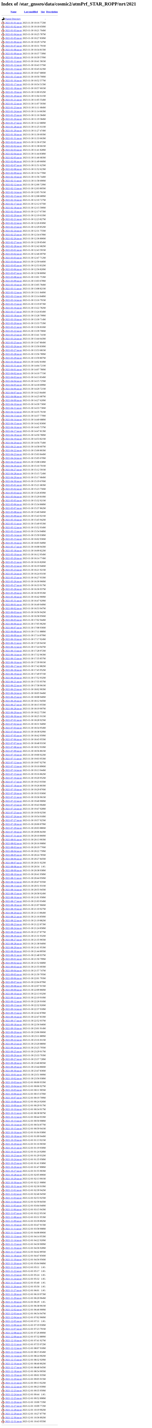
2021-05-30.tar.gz (13, 597)
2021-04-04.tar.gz (13, 381)
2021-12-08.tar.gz (13, 1333)
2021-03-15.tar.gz (13, 304)
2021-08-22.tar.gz (13, 920)
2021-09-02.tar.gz (13, 963)
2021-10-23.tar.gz (13, 1155)
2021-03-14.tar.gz (13, 300)
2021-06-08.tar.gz (13, 631)
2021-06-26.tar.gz (13, 701)
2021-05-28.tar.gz (13, 589)
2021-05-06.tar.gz (13, 504)
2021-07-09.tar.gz (13, 751)
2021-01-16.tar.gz (13, 80)
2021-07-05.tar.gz (13, 735)
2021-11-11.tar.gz (13, 1228)
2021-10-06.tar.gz (13, 1094)
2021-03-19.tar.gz (13, 319)
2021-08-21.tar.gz (13, 916)
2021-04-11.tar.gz (13, 408)
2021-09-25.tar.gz (13, 1051)
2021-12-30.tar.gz (13, 1417)
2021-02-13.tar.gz (13, 188)
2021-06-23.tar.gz (13, 689)
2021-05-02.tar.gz (13, 489)
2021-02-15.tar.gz (13, 196)
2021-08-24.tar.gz (13, 928)
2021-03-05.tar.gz (13, 265)
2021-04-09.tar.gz (13, 400)
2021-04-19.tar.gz (13, 439)
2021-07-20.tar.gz (13, 793)
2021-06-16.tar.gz (13, 662)
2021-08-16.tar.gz (13, 897)
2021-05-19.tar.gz (13, 554)
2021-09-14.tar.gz (13, 1009)
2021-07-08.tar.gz (13, 747)
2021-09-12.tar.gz (13, 1001)
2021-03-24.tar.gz (13, 338)
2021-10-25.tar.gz (13, 1163)
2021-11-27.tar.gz (13, 1290)
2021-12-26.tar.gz (13, 1402)
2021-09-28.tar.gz (13, 1063)
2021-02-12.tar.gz (13, 184)
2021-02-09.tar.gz (13, 173)
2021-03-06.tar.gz (13, 269)
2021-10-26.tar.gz (13, 1167)
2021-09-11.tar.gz (13, 997)
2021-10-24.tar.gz (13, 1159)
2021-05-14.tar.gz (13, 535)
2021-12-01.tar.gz (13, 1306)
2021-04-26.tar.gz (13, 466)
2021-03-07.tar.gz (13, 273)
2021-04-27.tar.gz (13, 469)
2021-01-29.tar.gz (13, 130)
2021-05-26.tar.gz (13, 581)
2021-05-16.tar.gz (13, 543)
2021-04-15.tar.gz (13, 423)
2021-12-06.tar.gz (13, 1325)
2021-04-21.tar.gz (13, 446)
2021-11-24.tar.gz (13, 1279)
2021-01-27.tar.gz (13, 123)
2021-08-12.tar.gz (13, 882)
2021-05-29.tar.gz (13, 593)
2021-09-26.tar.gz (13, 1055)
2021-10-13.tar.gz (13, 1121)
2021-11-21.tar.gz (13, 1267)
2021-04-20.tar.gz (13, 442)
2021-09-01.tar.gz (13, 959)
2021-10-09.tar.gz (13, 1105)
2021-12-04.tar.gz (13, 1317)
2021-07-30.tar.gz (13, 832)
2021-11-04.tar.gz (13, 1202)
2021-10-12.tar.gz (13, 1117)
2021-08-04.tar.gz (13, 851)
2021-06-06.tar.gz (13, 624)
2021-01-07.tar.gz (13, 46)
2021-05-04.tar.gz (13, 496)
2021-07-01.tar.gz (13, 720)
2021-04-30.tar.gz (13, 481)
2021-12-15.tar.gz (13, 1359)
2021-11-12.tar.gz (13, 1232)
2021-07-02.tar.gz (13, 724)
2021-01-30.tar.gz (13, 134)
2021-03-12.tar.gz (13, 292)
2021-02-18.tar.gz (13, 207)
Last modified (31, 12)
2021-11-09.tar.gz (13, 1221)
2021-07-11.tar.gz (13, 758)
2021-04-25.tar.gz (13, 462)
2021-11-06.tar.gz (13, 1209)
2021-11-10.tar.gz (13, 1225)
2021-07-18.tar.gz (13, 785)
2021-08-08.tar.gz (13, 866)
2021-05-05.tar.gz (13, 500)
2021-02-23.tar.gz (13, 227)
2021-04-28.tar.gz (13, 473)
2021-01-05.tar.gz (13, 38)
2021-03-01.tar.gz (13, 250)
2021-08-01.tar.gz (13, 839)
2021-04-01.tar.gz (13, 369)
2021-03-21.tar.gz (13, 327)
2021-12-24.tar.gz (13, 1394)
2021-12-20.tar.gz (13, 1379)
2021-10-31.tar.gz (13, 1186)
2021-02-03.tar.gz (13, 150)
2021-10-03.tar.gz (13, 1082)
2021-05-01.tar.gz (13, 485)
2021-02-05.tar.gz (13, 157)
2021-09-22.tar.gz (13, 1040)
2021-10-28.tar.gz (13, 1175)
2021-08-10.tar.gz (13, 874)
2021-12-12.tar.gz (13, 1348)
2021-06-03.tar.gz (13, 612)
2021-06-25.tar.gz (13, 697)
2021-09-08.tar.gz (13, 986)
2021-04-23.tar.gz (13, 454)
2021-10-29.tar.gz (13, 1178)
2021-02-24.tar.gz (13, 231)
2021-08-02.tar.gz (13, 843)
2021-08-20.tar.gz (13, 913)
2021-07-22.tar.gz (13, 801)
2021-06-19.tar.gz (13, 674)
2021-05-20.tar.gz (13, 558)
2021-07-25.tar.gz (13, 812)
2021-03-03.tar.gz (13, 258)
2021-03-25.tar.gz (13, 342)
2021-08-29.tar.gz (13, 947)
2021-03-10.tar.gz (13, 284)
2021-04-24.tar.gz (13, 458)
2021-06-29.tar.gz (13, 712)
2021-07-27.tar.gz (13, 820)
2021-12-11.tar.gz (13, 1344)
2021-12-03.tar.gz (13, 1313)
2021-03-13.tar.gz (13, 296)
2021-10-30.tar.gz (13, 1182)
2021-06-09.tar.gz (13, 635)
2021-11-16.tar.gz (13, 1248)
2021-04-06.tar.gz (13, 389)
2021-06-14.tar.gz (13, 654)
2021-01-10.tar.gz (13, 57)
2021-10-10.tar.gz (13, 1109)
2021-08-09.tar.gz (13, 870)
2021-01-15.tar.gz (13, 76)
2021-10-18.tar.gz (13, 1136)
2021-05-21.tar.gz (13, 562)
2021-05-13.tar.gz (13, 531)
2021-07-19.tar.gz (13, 789)
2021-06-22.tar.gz (13, 685)
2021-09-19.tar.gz (13, 1028)
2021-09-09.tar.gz (13, 990)
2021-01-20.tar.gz (13, 96)
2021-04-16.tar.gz (13, 427)
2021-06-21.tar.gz (13, 681)
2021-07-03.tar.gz (13, 728)
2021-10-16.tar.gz (13, 1132)
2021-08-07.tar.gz (13, 862)
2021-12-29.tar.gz (13, 1413)
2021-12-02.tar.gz (13, 1309)
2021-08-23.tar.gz (13, 924)
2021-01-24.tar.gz (13, 111)
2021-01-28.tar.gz (13, 127)
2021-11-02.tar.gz (13, 1194)
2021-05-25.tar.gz (13, 577)
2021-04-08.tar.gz (13, 396)
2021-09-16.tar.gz (13, 1017)
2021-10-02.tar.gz (13, 1078)
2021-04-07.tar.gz (13, 392)
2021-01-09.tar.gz (13, 53)
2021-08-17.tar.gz (13, 901)
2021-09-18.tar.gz (13, 1024)
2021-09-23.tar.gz (13, 1044)
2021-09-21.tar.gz (13, 1036)
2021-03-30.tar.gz (13, 362)
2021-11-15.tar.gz (13, 1244)
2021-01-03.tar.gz (13, 30)
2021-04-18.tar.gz (13, 435)
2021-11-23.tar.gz (13, 1275)
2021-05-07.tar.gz (13, 508)
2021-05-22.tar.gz (13, 566)
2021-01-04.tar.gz (13, 34)
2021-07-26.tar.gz (13, 816)
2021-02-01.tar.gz (13, 142)
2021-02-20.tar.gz (13, 215)
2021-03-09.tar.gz (13, 281)
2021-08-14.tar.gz (13, 889)
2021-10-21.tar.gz (13, 1148)
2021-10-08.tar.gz (13, 1101)
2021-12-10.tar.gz (13, 1340)
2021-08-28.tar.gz (13, 943)
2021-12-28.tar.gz (13, 1410)
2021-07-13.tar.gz (13, 766)
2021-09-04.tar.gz (13, 970)
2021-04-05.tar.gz (13, 385)
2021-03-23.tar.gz (13, 335)
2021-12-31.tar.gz (13, 1421)
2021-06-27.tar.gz (13, 704)
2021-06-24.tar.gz (13, 693)
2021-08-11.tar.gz (13, 878)
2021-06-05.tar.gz (13, 620)
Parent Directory (13, 19)
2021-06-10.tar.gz (13, 639)
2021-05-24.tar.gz (13, 573)
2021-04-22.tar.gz (13, 450)
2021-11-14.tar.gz (13, 1240)
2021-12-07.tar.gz (13, 1329)
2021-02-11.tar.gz (13, 180)
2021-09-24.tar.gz (13, 1047)
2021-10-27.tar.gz (13, 1171)
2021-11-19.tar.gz (13, 1259)
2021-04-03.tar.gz (13, 377)
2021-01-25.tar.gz (13, 115)
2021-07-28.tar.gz (13, 824)
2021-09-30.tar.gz (13, 1071)
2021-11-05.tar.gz (13, 1205)
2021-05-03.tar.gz (13, 493)
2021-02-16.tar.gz (13, 200)
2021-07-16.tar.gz (13, 778)
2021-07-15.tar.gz (13, 774)
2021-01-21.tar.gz (13, 100)
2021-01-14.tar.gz (13, 73)
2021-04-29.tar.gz (13, 477)
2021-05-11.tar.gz (13, 523)
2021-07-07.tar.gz (13, 743)
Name (13, 12)
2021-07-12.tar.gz (13, 762)
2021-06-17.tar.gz (13, 666)
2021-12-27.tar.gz (13, 1406)
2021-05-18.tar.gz (13, 550)
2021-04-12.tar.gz (13, 412)
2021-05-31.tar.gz (13, 600)
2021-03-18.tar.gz (13, 315)
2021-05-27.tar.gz (13, 585)
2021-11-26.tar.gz (13, 1286)
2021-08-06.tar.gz (13, 859)
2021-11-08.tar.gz (13, 1217)
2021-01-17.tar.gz (13, 84)
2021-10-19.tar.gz (13, 1140)
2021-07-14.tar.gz (13, 770)
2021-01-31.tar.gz (13, 138)
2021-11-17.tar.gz (13, 1252)
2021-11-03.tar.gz (13, 1198)
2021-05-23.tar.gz (13, 570)
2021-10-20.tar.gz (13, 1144)
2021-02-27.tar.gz (13, 242)
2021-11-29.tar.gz (13, 1298)
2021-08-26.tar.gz (13, 936)
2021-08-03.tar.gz (13, 847)
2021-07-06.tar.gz (13, 739)
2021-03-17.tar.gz (13, 311)
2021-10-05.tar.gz (13, 1090)
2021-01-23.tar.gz (13, 107)
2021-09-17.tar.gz (13, 1020)
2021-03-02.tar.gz (13, 254)
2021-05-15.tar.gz (13, 539)
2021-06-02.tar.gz (13, 608)
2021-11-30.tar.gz (13, 1302)
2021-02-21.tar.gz (13, 219)
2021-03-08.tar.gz (13, 277)
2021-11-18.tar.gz (13, 1255)
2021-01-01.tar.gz (13, 22)
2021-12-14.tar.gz (13, 1356)
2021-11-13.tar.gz (13, 1236)
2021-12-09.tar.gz (13, 1336)
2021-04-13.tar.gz (13, 415)
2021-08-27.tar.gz (13, 940)
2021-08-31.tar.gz (13, 955)
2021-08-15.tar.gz (13, 893)
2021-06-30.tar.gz (13, 716)
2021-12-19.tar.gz (13, 1375)
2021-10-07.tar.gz (13, 1097)
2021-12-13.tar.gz (13, 1352)
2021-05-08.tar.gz (13, 512)
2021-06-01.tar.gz (13, 604)
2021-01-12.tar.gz (13, 65)
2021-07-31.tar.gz (13, 835)
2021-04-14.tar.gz (13, 419)
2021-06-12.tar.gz (13, 647)
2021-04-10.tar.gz (13, 404)
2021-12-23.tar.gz (13, 1390)
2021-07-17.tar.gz (13, 782)
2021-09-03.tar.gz (13, 966)
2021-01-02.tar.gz (13, 26)
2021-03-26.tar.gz (13, 346)
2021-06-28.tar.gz (13, 708)
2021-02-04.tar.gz (13, 153)
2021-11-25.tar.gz (13, 1282)
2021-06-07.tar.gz (13, 627)
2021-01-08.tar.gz (13, 49)
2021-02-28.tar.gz (13, 246)
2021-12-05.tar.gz (13, 1321)
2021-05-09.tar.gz (13, 516)
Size (43, 12)
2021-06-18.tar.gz (13, 670)
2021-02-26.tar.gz (13, 238)
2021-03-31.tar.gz (13, 365)
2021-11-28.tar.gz (13, 1294)
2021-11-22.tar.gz (13, 1271)
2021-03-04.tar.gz (13, 261)
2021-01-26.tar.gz (13, 119)
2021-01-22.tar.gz (13, 103)
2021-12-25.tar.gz (13, 1398)
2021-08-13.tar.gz (13, 886)
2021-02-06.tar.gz (13, 161)
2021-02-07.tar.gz (13, 165)
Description (52, 12)
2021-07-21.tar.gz (13, 797)
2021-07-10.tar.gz (13, 755)
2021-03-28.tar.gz (13, 354)
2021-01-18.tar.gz (13, 88)
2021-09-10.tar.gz (13, 993)
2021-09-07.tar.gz (13, 982)
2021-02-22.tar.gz (13, 223)
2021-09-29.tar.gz (13, 1067)
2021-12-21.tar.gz (13, 1383)
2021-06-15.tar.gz (13, 658)
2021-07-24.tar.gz (13, 809)
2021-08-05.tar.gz (13, 855)
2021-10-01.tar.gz (13, 1074)
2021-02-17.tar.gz (13, 204)
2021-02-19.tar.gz (13, 211)
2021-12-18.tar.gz (13, 1371)
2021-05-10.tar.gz (13, 520)
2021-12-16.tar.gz (13, 1363)
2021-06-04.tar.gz (13, 616)
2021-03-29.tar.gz (13, 358)
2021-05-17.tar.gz (13, 547)
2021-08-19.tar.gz (13, 909)
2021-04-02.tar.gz (13, 373)
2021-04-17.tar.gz (13, 431)
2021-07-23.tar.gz (13, 805)
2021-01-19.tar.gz (13, 92)
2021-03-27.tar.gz (13, 350)
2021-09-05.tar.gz (13, 974)
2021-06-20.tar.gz (13, 678)
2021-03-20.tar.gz (13, 323)
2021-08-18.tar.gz (13, 905)
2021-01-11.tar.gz (13, 61)
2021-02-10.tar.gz (13, 177)
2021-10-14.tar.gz (13, 1124)
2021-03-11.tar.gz (13, 288)
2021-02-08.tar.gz (13, 169)
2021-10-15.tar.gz (13, 1128)
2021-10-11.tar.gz (13, 1113)
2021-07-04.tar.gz (13, 731)
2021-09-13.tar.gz (13, 1005)
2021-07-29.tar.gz (13, 828)
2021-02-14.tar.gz (13, 192)
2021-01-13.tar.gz (13, 69)
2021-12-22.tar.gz (13, 1386)
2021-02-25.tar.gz (13, 234)
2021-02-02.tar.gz (13, 146)
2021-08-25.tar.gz (13, 932)
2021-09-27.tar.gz (13, 1059)
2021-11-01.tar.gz (13, 1190)
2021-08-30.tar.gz (13, 951)
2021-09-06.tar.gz (13, 978)
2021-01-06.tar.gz (13, 42)
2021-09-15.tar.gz (13, 1013)
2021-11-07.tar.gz (13, 1213)
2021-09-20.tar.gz (13, 1032)
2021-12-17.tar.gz (13, 1367)
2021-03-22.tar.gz (13, 331)
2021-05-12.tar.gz (13, 527)
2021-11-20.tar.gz (13, 1263)
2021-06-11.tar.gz (13, 643)
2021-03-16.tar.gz (13, 308)
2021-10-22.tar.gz (13, 1151)
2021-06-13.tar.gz (13, 651)
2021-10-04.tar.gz (13, 1086)
